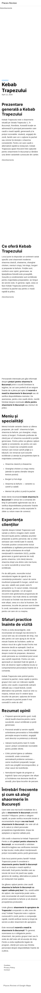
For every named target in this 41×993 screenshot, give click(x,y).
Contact (7, 970)
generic (5, 80)
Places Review (9, 3)
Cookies (7, 965)
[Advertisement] (20, 41)
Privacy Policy (9, 967)
